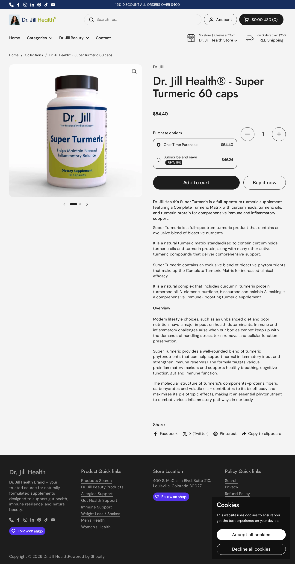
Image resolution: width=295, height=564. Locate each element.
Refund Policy (237, 493)
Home (13, 55)
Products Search (96, 480)
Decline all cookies (251, 549)
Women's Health (96, 526)
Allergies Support (97, 493)
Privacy (231, 487)
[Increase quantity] (279, 134)
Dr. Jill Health (55, 556)
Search (231, 480)
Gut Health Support (99, 500)
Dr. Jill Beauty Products (102, 487)
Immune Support (96, 507)
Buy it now (264, 182)
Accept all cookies (251, 534)
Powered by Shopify (86, 556)
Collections (34, 55)
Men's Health (93, 520)
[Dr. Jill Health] (32, 20)
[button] (261, 19)
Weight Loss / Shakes (100, 513)
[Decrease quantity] (247, 134)
